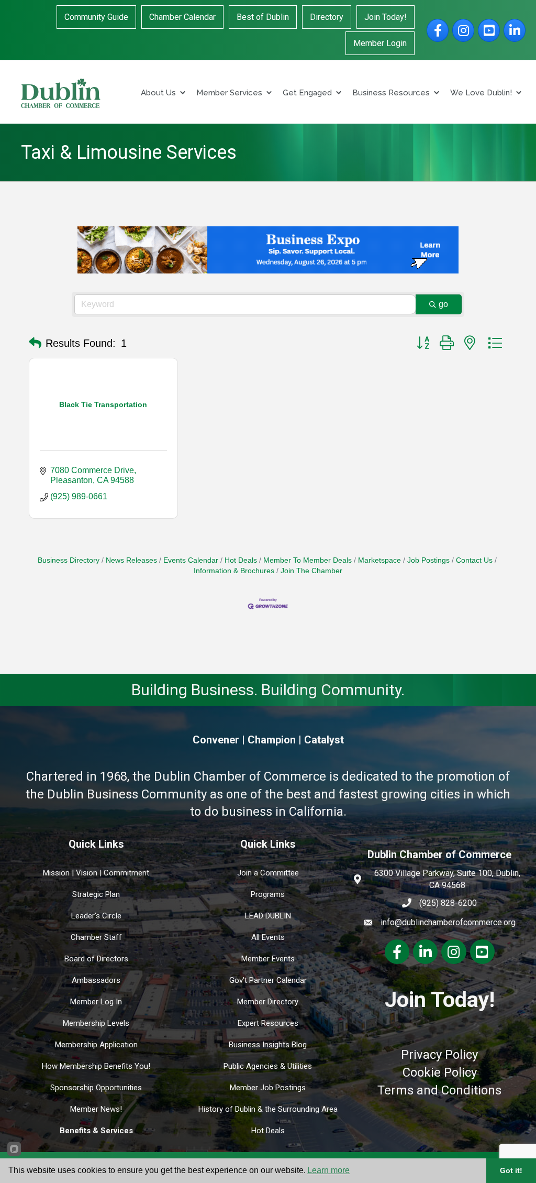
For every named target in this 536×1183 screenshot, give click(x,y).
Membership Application (96, 1044)
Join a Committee (268, 873)
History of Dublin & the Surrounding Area (268, 1109)
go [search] (443, 304)
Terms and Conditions (439, 1090)
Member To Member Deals (307, 560)
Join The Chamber (311, 571)
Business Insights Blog (268, 1044)
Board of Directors (96, 958)
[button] (35, 343)
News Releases (131, 560)
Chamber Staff (96, 937)
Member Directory (267, 1001)
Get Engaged (307, 92)
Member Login (380, 43)
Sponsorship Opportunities (96, 1087)
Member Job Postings (268, 1087)
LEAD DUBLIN (268, 916)
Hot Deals (241, 560)
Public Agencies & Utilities (268, 1066)
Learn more (328, 1170)
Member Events (268, 958)
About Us (158, 92)
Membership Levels (96, 1023)
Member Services (229, 92)
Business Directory (68, 560)
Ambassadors (96, 980)
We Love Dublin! (481, 92)
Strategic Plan (96, 894)
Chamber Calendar (182, 17)
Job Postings (428, 560)
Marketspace (379, 560)
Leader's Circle (96, 916)
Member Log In (96, 1001)
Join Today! (385, 17)
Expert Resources (268, 1023)
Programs (268, 894)
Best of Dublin (263, 17)
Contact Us (474, 560)
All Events (268, 937)
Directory (326, 17)
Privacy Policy (439, 1054)
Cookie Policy (440, 1072)
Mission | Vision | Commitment (96, 873)
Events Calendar (190, 560)
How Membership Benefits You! (96, 1066)
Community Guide (96, 17)
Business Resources (391, 92)
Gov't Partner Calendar (268, 980)
